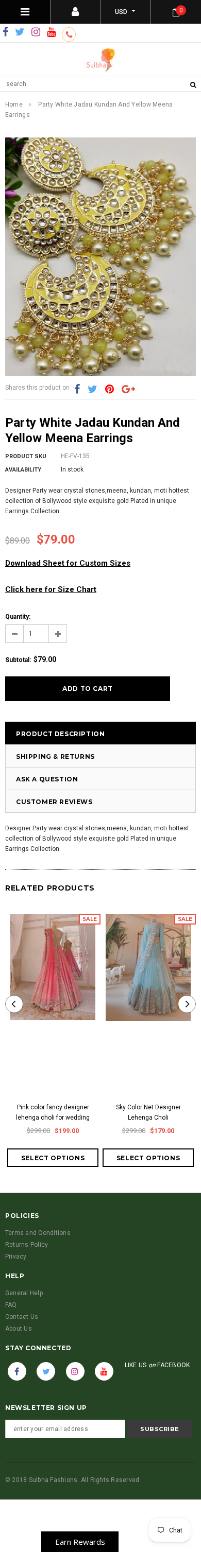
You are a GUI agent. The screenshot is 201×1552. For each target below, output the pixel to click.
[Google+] (128, 389)
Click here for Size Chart (50, 589)
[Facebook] (5, 32)
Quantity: (17, 616)
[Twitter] (20, 32)
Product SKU (25, 456)
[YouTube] (51, 32)
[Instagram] (35, 32)
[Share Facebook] (77, 389)
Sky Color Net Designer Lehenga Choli (148, 1112)
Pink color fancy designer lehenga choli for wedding (53, 1112)
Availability (23, 469)
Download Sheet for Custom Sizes (67, 563)
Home (14, 104)
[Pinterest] (109, 389)
